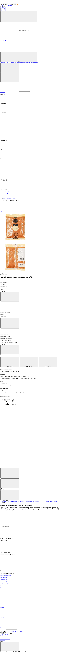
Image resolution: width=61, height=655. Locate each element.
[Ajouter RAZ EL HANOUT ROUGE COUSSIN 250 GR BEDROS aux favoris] (9, 483)
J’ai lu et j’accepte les (12, 631)
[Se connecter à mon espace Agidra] (30, 35)
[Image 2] (2, 273)
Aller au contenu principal (5, 0)
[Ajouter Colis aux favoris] (9, 296)
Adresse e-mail (3, 630)
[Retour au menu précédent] (9, 68)
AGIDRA (7, 633)
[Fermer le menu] (9, 77)
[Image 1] (0, 273)
